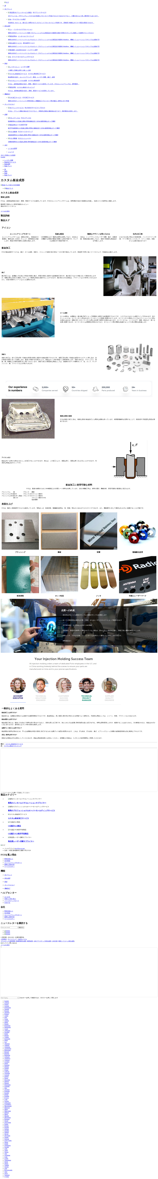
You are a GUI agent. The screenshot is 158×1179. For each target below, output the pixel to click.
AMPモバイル (22, 939)
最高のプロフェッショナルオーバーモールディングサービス (31, 810)
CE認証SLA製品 (14, 826)
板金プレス (8, 166)
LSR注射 (55, 941)
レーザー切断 (8, 160)
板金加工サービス (10, 162)
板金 (5, 173)
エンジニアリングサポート (13, 862)
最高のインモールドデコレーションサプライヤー (27, 803)
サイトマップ (12, 939)
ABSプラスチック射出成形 (42, 941)
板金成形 (7, 164)
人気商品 (4, 939)
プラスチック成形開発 (8, 941)
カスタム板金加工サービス (14, 744)
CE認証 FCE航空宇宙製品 (18, 834)
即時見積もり (8, 859)
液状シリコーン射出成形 (66, 941)
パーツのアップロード (11, 901)
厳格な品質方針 (9, 864)
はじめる (7, 897)
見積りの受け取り (10, 899)
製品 (5, 171)
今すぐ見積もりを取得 (8, 155)
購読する (21, 927)
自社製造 (7, 861)
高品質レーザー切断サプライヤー (21, 841)
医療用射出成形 (21, 941)
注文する (7, 902)
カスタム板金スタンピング (13, 746)
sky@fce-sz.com (20, 848)
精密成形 (30, 941)
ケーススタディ (9, 866)
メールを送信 (5, 211)
